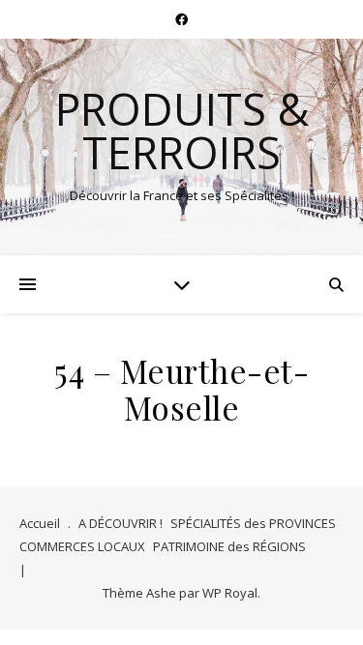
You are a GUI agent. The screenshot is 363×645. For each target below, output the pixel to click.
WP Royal (229, 592)
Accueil (39, 523)
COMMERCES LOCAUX (82, 546)
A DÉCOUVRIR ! (120, 523)
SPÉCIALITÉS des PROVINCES (253, 523)
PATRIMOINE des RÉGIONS (229, 546)
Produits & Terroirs (182, 130)
